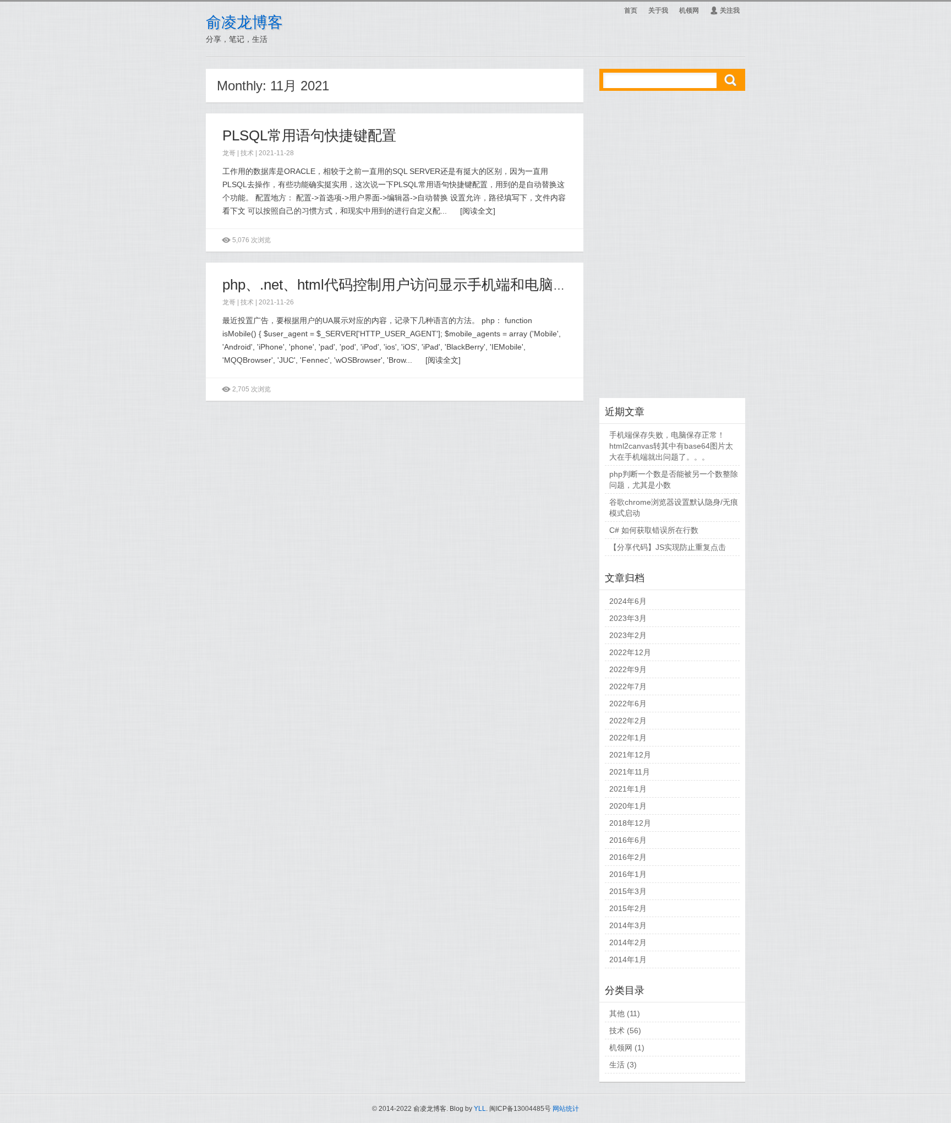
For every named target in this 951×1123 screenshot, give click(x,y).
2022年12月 (630, 652)
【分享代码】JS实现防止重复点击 (667, 547)
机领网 (689, 10)
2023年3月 (628, 618)
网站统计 (566, 1109)
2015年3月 (628, 891)
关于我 (658, 10)
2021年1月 (628, 788)
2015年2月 (628, 908)
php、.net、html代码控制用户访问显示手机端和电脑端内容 (409, 284)
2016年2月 (628, 857)
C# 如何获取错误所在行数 (653, 530)
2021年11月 (629, 771)
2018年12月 (630, 823)
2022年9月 (628, 669)
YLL (480, 1109)
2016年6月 (628, 840)
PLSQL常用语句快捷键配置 (309, 135)
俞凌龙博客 (244, 22)
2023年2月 (628, 635)
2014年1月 (628, 959)
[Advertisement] (672, 246)
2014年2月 (628, 942)
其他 (617, 1013)
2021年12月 (630, 754)
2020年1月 (628, 806)
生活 (617, 1064)
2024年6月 (628, 601)
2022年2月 (628, 720)
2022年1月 (628, 737)
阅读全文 (477, 210)
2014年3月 (628, 925)
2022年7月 (628, 686)
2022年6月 (628, 703)
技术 (247, 153)
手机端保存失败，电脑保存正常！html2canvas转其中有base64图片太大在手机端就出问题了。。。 (671, 445)
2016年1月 (628, 874)
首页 (630, 10)
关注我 (725, 10)
